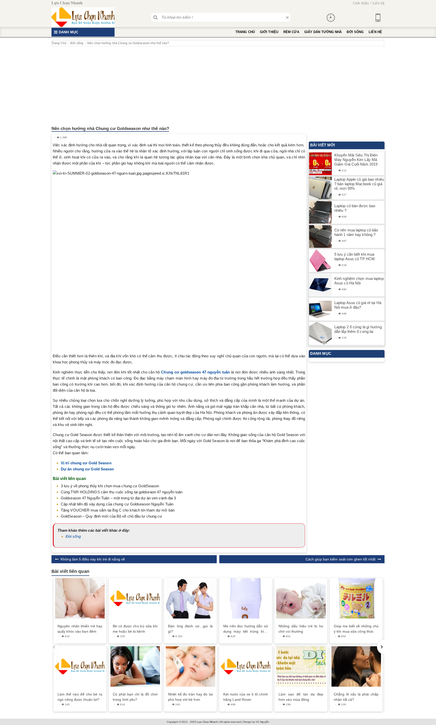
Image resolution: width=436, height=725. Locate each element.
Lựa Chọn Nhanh (207, 721)
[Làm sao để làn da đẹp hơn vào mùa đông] (301, 666)
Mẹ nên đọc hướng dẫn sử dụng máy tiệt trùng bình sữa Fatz (245, 629)
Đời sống (355, 32)
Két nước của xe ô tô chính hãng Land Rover (245, 697)
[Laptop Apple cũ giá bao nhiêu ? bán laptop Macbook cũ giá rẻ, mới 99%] (320, 188)
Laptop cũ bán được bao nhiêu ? (354, 208)
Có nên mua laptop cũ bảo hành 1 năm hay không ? (356, 232)
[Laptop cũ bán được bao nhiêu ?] (320, 212)
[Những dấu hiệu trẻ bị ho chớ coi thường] (301, 598)
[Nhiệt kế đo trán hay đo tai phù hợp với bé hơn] (190, 666)
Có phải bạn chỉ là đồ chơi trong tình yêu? (135, 697)
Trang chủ (245, 32)
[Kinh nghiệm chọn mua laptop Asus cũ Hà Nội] (320, 285)
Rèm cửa (291, 32)
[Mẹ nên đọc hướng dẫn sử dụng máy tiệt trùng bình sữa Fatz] (245, 598)
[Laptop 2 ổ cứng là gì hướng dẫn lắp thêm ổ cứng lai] (320, 333)
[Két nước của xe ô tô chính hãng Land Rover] (245, 666)
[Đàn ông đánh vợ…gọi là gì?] (190, 598)
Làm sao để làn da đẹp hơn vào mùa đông (301, 697)
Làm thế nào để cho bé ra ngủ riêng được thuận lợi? (80, 697)
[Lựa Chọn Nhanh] (83, 17)
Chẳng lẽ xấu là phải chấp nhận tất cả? (356, 697)
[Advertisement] (218, 84)
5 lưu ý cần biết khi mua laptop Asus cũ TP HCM (354, 256)
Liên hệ (378, 3)
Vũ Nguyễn (262, 721)
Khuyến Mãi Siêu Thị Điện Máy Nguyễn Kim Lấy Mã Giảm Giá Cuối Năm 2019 (355, 159)
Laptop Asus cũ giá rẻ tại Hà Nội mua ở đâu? (357, 305)
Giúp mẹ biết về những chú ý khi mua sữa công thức (356, 628)
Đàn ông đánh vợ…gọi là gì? (190, 628)
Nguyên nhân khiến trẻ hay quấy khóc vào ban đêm (80, 628)
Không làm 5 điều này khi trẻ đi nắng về (93, 559)
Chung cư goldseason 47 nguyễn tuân (195, 372)
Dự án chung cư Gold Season (87, 469)
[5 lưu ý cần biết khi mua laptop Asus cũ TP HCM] (320, 261)
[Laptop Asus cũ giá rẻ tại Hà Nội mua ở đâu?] (320, 309)
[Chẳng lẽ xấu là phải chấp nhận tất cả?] (356, 666)
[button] (381, 646)
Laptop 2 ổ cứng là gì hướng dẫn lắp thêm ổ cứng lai (358, 329)
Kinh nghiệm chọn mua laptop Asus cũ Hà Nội (359, 280)
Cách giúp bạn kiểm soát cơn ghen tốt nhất (340, 559)
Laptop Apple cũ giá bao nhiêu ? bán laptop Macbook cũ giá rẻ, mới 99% (359, 184)
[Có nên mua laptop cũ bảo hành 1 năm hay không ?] (320, 236)
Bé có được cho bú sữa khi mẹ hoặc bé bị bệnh (135, 628)
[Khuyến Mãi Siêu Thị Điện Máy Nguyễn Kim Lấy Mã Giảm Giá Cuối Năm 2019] (320, 164)
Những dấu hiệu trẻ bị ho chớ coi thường (301, 628)
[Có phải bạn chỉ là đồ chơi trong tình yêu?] (135, 666)
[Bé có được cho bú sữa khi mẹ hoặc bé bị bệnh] (135, 598)
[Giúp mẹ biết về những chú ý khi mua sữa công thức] (356, 598)
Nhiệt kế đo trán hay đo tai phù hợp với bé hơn (190, 697)
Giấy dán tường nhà (323, 32)
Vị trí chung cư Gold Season (86, 463)
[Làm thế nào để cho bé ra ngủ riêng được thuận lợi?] (80, 666)
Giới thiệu (361, 3)
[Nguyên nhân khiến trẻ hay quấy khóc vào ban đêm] (80, 598)
